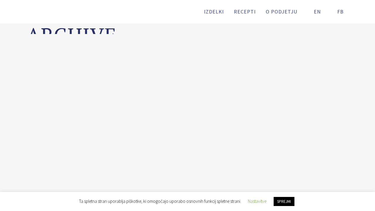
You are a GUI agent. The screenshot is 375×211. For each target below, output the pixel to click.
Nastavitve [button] (257, 201)
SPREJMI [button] (284, 201)
